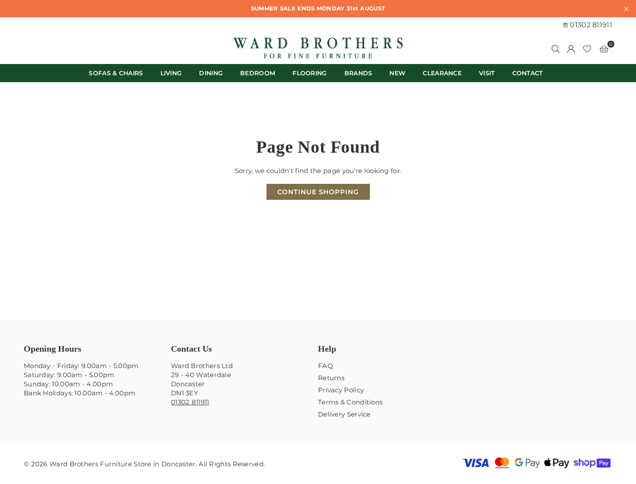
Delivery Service (344, 414)
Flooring (309, 73)
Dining (211, 73)
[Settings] (571, 48)
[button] (604, 48)
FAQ (325, 366)
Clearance (442, 73)
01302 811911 (590, 25)
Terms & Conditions (350, 402)
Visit (487, 73)
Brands (358, 73)
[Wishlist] (587, 48)
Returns (331, 378)
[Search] (555, 48)
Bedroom (257, 73)
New (397, 73)
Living (171, 73)
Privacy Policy (341, 390)
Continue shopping (318, 192)
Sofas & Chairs (116, 73)
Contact (527, 73)
